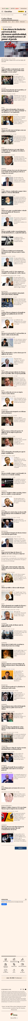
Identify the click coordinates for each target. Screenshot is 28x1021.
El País (25, 14)
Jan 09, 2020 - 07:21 (10, 590)
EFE (2, 154)
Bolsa (9, 21)
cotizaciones (5, 972)
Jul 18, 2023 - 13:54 (14, 74)
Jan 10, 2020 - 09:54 (16, 536)
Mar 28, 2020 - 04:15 (12, 297)
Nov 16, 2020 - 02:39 (6, 235)
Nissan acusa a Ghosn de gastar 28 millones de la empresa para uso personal (12, 432)
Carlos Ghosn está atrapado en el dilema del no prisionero (13, 412)
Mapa (17, 1008)
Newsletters (23, 1008)
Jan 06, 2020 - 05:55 (7, 648)
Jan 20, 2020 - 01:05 (12, 415)
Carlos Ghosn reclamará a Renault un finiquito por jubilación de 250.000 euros (13, 314)
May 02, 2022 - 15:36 (10, 154)
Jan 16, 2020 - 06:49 (10, 436)
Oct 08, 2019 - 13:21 (13, 811)
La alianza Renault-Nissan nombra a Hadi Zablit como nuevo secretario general (12, 769)
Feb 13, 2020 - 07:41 (10, 337)
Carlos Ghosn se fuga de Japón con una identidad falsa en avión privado (13, 748)
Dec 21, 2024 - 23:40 (10, 58)
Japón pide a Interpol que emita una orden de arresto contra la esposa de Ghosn (13, 568)
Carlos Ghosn (6, 19)
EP (1, 275)
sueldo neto (22, 961)
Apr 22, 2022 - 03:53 (6, 175)
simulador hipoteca (14, 961)
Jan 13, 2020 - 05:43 (10, 477)
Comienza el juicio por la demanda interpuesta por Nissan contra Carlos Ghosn (13, 252)
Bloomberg (3, 74)
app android (22, 972)
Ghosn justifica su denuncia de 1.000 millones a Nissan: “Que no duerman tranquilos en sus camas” (12, 71)
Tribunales (3, 168)
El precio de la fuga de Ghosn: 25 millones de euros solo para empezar (13, 553)
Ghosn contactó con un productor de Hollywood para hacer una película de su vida (13, 665)
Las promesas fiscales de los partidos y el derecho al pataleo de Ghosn (13, 90)
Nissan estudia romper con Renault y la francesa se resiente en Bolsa (13, 474)
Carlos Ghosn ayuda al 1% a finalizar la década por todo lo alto (13, 687)
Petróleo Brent (24, 8)
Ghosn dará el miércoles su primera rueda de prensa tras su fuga (12, 645)
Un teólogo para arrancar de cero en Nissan (13, 788)
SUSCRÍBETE (21, 11)
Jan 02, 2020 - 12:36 (10, 711)
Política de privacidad (6, 1008)
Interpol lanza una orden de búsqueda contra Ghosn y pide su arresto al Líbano (13, 708)
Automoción (4, 491)
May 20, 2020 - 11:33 (15, 275)
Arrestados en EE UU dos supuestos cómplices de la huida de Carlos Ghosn (13, 272)
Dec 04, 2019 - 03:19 (7, 772)
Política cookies (13, 1006)
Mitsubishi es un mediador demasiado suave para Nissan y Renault (12, 294)
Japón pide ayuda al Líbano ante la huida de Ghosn (12, 626)
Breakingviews (4, 128)
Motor (2, 67)
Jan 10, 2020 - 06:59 (10, 572)
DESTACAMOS (4, 21)
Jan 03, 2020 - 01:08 (13, 690)
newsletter (4, 899)
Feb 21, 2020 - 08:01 (7, 317)
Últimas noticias (14, 1009)
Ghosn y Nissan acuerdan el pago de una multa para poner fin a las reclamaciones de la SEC (12, 828)
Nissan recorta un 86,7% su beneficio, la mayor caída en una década (13, 334)
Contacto (3, 1006)
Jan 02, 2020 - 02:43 (13, 732)
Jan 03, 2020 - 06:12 (10, 669)
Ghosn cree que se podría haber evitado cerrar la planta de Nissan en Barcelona (13, 212)
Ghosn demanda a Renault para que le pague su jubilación (13, 452)
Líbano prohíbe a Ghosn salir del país (12, 587)
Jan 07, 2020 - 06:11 (10, 629)
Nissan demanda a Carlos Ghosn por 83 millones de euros (13, 353)
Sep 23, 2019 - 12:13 (9, 832)
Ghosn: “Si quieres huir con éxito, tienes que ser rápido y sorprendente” (13, 493)
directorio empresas (22, 966)
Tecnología (22, 21)
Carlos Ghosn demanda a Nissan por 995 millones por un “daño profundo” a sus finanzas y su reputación (13, 111)
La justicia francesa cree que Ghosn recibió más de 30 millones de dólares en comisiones (13, 151)
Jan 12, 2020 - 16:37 (7, 496)
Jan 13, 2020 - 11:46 (10, 455)
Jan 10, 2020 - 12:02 (15, 517)
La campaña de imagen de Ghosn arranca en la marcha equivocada (13, 533)
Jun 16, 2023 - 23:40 (11, 134)
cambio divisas (14, 966)
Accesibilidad (13, 1008)
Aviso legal (8, 1006)
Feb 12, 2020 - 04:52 (7, 356)
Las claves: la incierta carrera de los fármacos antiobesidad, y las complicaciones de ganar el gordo (13, 34)
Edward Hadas (4, 415)
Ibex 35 (3, 8)
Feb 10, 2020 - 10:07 (12, 376)
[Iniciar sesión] (26, 11)
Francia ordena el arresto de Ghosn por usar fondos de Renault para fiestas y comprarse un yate (13, 172)
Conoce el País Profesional (14, 977)
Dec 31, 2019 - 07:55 (10, 751)
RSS (19, 1008)
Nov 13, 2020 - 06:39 (10, 256)
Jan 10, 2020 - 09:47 (11, 556)
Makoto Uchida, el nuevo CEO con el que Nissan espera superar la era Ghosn (13, 808)
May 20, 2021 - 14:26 (10, 195)
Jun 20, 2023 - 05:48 (13, 114)
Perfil (2, 786)
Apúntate (4, 904)
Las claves (3, 88)
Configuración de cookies (21, 1006)
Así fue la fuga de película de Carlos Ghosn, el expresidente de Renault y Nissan (12, 728)
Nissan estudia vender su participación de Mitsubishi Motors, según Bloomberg (13, 232)
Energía (17, 21)
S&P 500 (13, 8)
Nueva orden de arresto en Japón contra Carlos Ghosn (12, 393)
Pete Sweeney (4, 134)
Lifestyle (3, 510)
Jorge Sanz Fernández (5, 517)
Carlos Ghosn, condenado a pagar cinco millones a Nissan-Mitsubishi (13, 192)
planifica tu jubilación (5, 967)
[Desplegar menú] (2, 11)
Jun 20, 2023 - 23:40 (10, 93)
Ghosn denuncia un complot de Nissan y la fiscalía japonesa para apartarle (13, 606)
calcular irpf (5, 961)
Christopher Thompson (6, 536)
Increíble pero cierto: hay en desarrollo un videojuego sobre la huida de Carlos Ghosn (13, 514)
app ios (14, 972)
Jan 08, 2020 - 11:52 (14, 609)
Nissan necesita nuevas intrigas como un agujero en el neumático (13, 131)
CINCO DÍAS (3, 58)
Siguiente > (20, 848)
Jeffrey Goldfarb (5, 690)
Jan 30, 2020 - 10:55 (10, 396)
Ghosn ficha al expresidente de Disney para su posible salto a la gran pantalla (13, 373)
